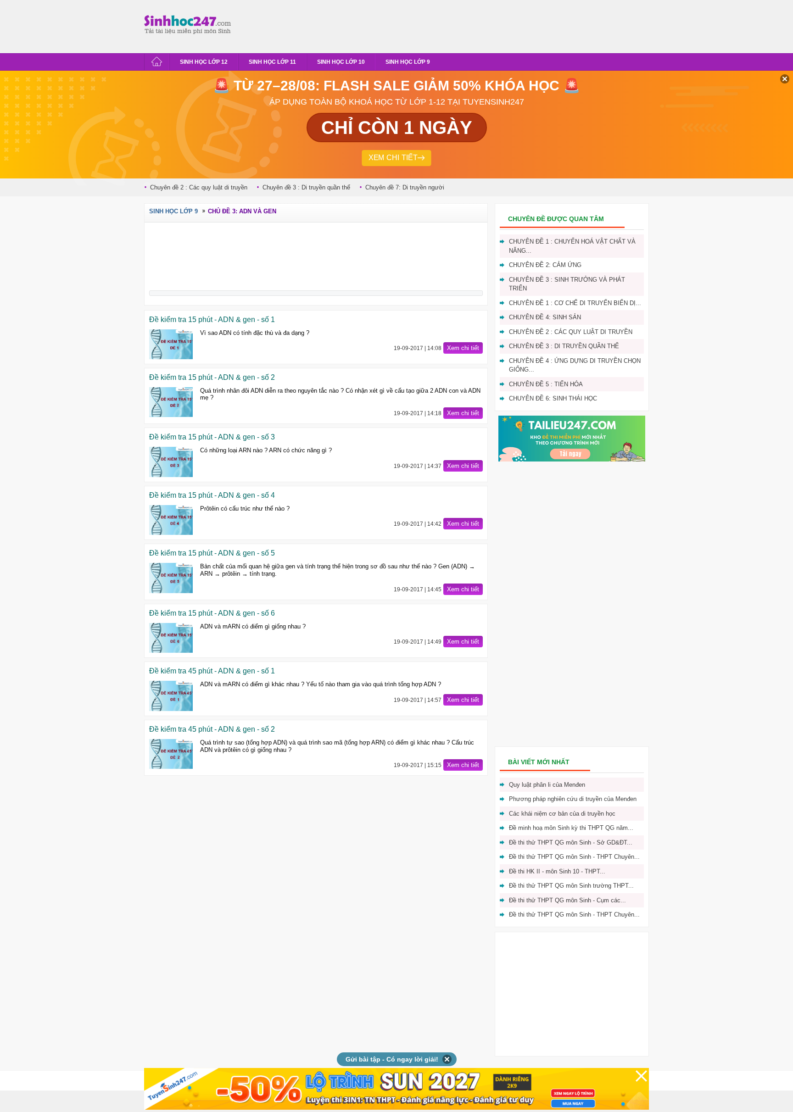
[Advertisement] (403, 25)
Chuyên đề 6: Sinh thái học (553, 398)
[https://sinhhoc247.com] (190, 24)
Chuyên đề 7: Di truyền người (404, 187)
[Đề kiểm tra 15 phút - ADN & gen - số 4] (171, 520)
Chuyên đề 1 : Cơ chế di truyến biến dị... (575, 303)
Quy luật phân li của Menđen (547, 784)
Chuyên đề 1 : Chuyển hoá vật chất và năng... (572, 246)
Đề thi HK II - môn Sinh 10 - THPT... (557, 871)
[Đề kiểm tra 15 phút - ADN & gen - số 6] (171, 638)
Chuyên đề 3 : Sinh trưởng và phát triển (567, 284)
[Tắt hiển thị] (447, 1059)
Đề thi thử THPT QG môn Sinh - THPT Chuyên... (574, 856)
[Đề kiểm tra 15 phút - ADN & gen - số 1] (171, 344)
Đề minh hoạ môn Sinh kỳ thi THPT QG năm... (571, 827)
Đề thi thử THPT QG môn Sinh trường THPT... (571, 885)
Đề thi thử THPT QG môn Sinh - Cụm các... (567, 900)
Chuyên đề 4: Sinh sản (545, 317)
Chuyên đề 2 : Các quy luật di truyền (198, 187)
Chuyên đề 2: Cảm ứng (545, 264)
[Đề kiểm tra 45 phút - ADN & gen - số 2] (171, 754)
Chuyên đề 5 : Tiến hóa (546, 384)
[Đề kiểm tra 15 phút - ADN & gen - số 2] (171, 402)
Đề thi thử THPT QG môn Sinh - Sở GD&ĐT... (570, 842)
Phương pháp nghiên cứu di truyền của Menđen (573, 798)
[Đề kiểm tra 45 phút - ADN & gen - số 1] (171, 696)
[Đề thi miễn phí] (571, 459)
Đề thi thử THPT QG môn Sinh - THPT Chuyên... (574, 914)
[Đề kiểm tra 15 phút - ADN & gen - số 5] (171, 578)
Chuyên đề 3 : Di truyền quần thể (306, 187)
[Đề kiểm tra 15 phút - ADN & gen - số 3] (171, 462)
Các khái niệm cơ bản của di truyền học (562, 813)
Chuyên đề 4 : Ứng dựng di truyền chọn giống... (575, 365)
